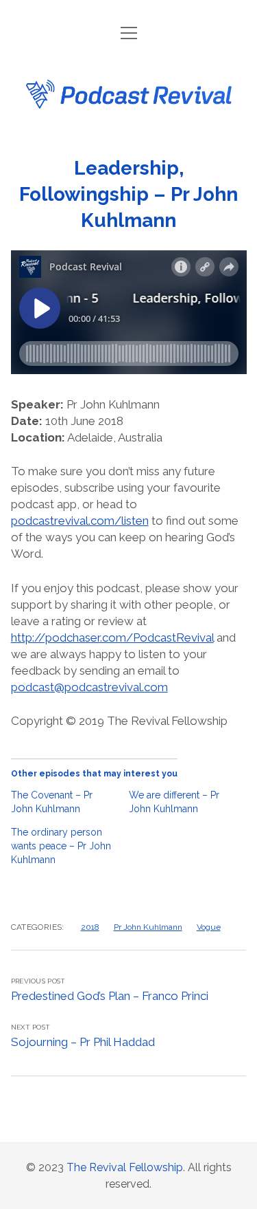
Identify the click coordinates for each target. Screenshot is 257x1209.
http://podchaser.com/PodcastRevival (112, 637)
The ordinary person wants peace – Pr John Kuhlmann (61, 846)
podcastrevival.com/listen (80, 520)
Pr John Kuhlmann (148, 927)
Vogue (209, 927)
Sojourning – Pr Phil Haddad (83, 1042)
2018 (90, 927)
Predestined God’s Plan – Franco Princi (109, 996)
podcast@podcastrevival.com (89, 687)
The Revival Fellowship (124, 1167)
